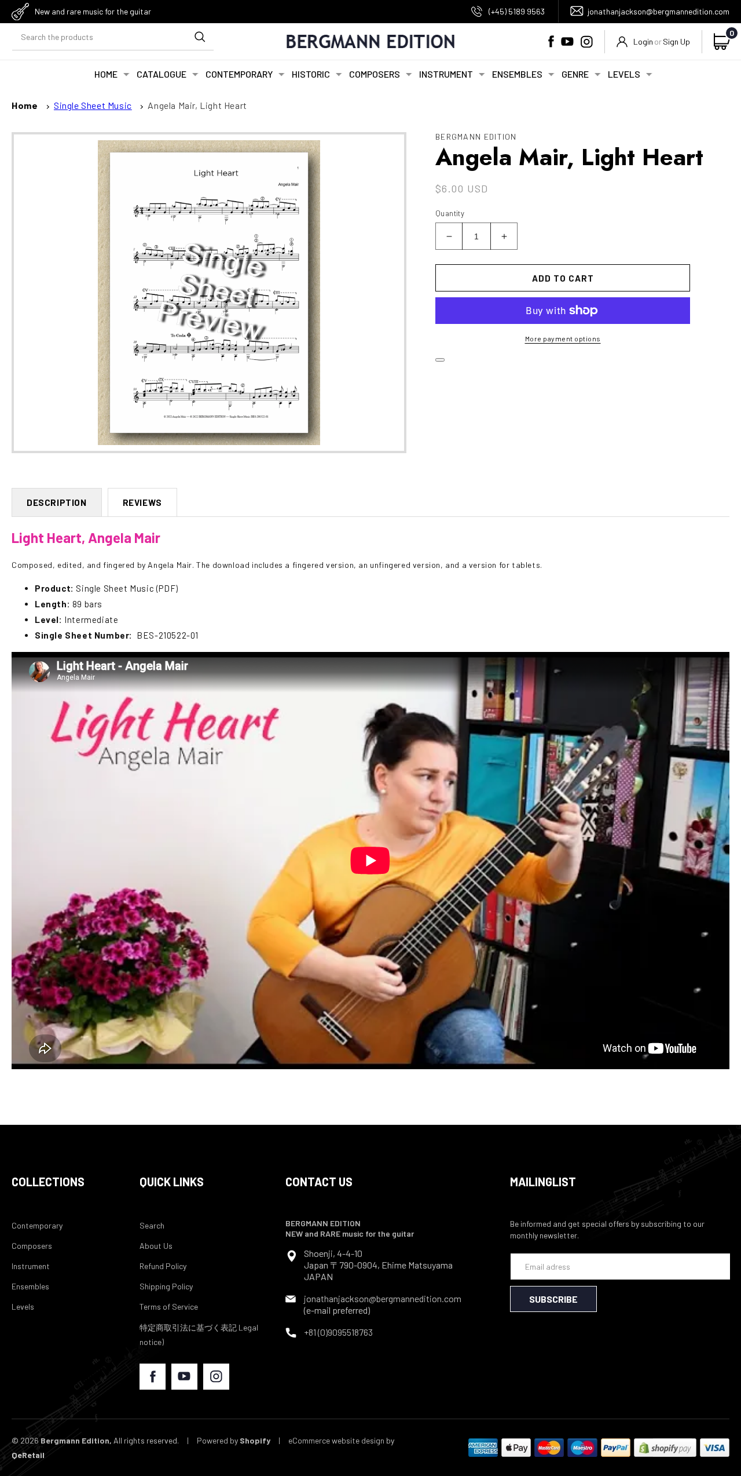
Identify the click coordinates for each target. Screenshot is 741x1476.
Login (643, 41)
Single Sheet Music (93, 105)
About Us (156, 1246)
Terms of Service (169, 1306)
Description (57, 502)
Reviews (142, 502)
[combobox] (113, 37)
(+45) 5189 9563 (517, 11)
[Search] (200, 37)
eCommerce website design (336, 1440)
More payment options (563, 338)
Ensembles (30, 1286)
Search (152, 1225)
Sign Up (676, 41)
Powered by (233, 1440)
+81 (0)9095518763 (338, 1331)
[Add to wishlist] (440, 360)
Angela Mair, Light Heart (197, 105)
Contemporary (37, 1225)
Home (25, 105)
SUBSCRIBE (553, 1298)
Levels (23, 1306)
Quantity (449, 213)
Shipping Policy (166, 1286)
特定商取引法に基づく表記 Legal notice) (199, 1334)
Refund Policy (163, 1266)
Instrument (31, 1266)
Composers (32, 1246)
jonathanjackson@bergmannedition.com (658, 11)
